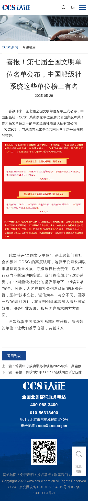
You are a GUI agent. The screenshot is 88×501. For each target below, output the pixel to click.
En (73, 7)
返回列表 (14, 356)
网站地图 (10, 475)
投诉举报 (44, 475)
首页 (56, 37)
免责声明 (27, 475)
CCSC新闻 (10, 47)
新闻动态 (67, 37)
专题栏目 (29, 47)
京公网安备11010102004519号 (43, 487)
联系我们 (61, 475)
